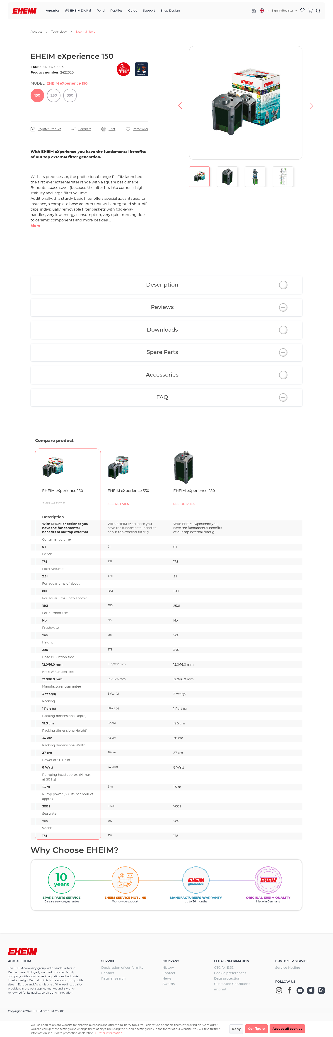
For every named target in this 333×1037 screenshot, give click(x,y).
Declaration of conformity (122, 967)
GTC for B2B (224, 967)
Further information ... (110, 1033)
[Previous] (180, 103)
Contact (107, 973)
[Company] (254, 11)
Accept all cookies (287, 1028)
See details (118, 504)
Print (112, 129)
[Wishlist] (302, 11)
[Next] (312, 103)
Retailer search (113, 978)
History (168, 967)
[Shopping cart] (310, 10)
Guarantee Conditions (232, 984)
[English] (264, 10)
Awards (168, 984)
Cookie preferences (230, 973)
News (166, 978)
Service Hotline (287, 967)
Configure (256, 1028)
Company (170, 961)
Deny (236, 1029)
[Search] (318, 10)
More (35, 226)
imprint (220, 989)
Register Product (49, 129)
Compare (84, 129)
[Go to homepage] (24, 11)
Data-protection (227, 978)
